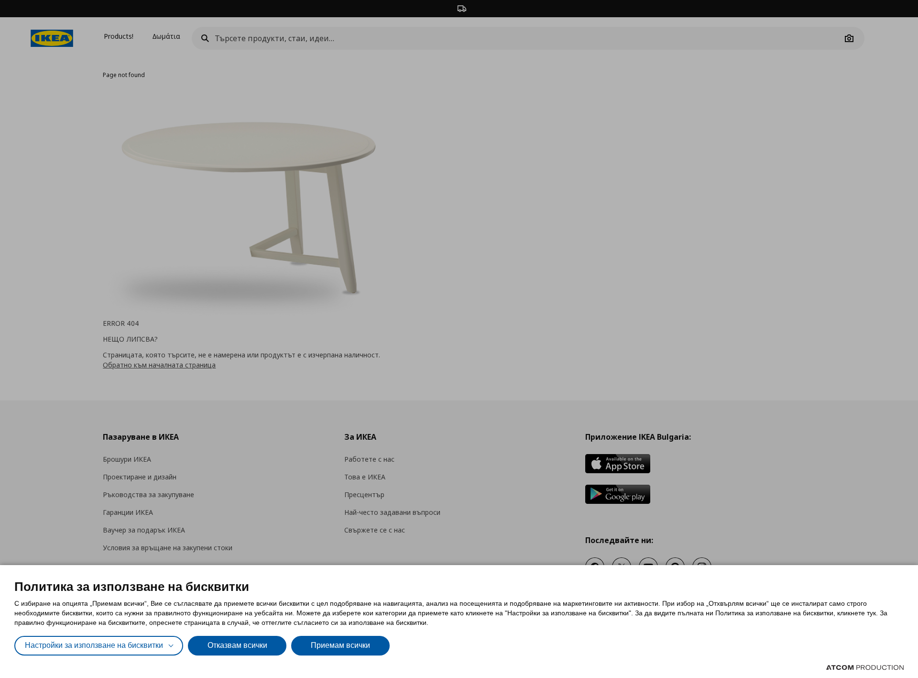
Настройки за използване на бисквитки (94, 645)
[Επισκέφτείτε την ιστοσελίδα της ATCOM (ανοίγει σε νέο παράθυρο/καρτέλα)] (865, 667)
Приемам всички (340, 645)
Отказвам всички (237, 645)
